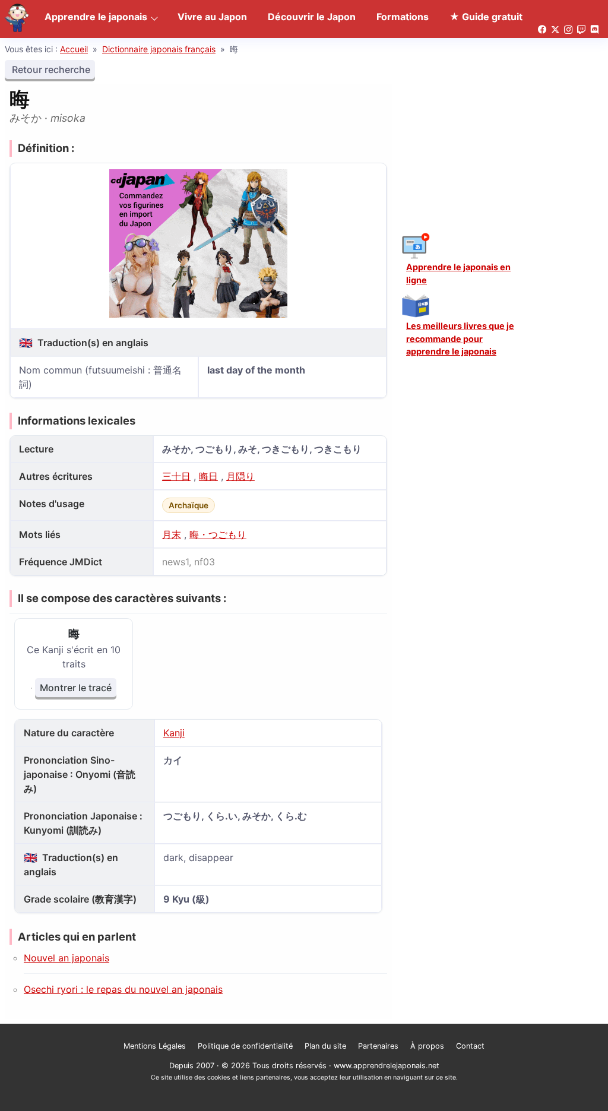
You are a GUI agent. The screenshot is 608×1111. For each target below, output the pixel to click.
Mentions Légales (155, 1046)
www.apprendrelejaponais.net (386, 1065)
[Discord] (594, 30)
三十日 (176, 476)
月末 (171, 534)
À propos (427, 1046)
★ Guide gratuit (485, 17)
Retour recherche (50, 69)
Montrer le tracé (76, 688)
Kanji (174, 733)
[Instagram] (568, 30)
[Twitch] (581, 30)
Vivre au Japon (212, 17)
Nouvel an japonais (66, 958)
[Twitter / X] (555, 30)
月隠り (240, 476)
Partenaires (378, 1046)
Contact (470, 1046)
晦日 (208, 476)
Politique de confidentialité (245, 1046)
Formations (402, 17)
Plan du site (325, 1046)
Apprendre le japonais (96, 17)
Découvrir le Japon (312, 17)
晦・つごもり (217, 534)
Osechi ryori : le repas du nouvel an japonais (123, 989)
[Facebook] (542, 30)
